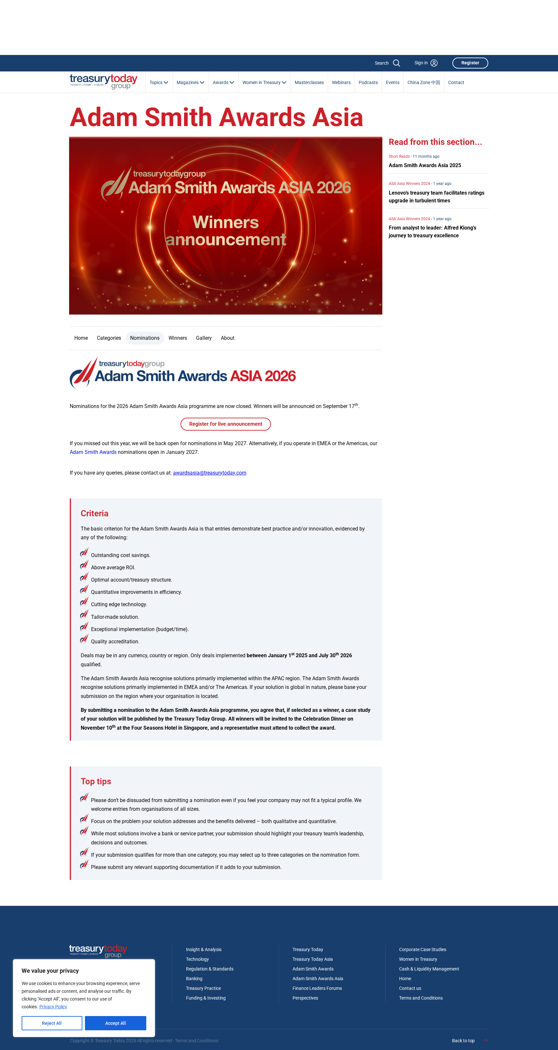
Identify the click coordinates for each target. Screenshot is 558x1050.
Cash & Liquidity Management (429, 968)
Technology (197, 959)
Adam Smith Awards (93, 452)
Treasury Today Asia (313, 959)
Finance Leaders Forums (317, 988)
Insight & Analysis (204, 949)
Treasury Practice (203, 988)
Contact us (410, 988)
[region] (84, 998)
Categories (109, 338)
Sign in (421, 62)
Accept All (115, 1023)
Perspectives (305, 998)
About (227, 338)
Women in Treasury (418, 959)
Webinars (341, 82)
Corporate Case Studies (422, 949)
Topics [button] (156, 82)
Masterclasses (309, 82)
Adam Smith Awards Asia (318, 978)
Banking (194, 978)
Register (470, 62)
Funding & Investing (206, 998)
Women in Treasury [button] (262, 82)
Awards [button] (221, 82)
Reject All (52, 1023)
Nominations (145, 338)
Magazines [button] (188, 82)
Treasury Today (308, 949)
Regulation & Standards (209, 968)
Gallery (204, 338)
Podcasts (368, 82)
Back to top (464, 1040)
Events (392, 82)
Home (81, 338)
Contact (456, 82)
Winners (178, 338)
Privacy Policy (53, 1006)
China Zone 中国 (424, 82)
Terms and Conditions (421, 998)
